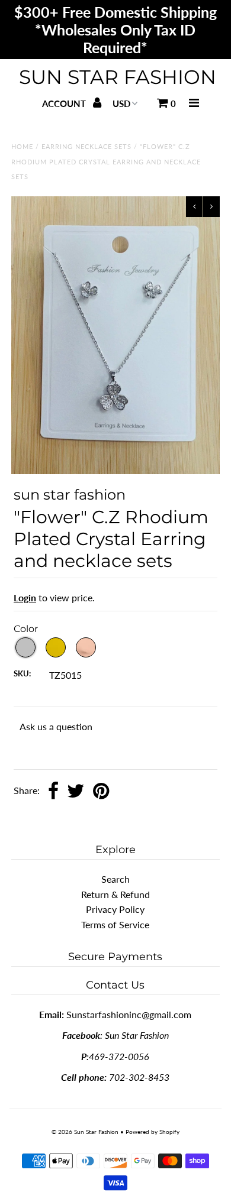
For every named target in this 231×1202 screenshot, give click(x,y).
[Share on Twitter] (76, 792)
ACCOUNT (65, 103)
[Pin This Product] (101, 792)
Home (22, 146)
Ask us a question (56, 726)
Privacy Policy (115, 909)
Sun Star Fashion (117, 77)
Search (115, 879)
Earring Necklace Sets (86, 146)
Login (25, 597)
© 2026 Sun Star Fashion (85, 1131)
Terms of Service (115, 924)
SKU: (22, 673)
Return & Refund (115, 894)
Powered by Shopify (152, 1131)
